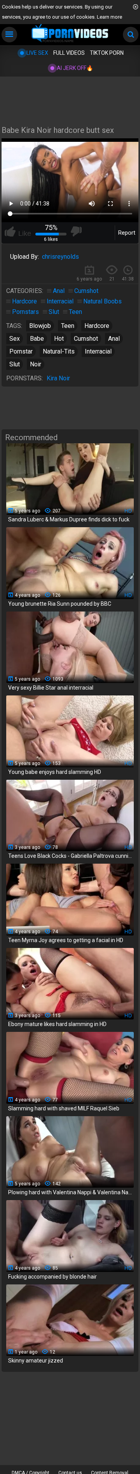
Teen (75, 311)
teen (67, 325)
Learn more (109, 17)
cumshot (86, 338)
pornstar (21, 351)
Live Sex (37, 53)
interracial (98, 351)
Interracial (60, 301)
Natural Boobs (102, 301)
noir (35, 364)
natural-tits (59, 351)
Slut (54, 311)
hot (59, 338)
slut (14, 364)
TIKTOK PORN (107, 53)
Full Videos (69, 53)
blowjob (40, 325)
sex (14, 338)
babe (37, 338)
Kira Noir (58, 378)
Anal (59, 290)
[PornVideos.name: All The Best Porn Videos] (70, 33)
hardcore (96, 325)
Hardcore (24, 301)
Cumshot (86, 290)
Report (126, 232)
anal (114, 338)
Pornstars (25, 311)
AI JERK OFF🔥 (75, 68)
